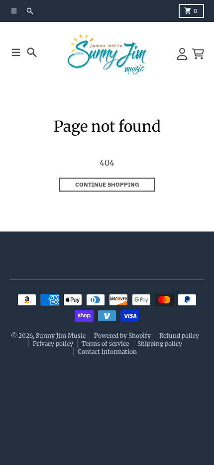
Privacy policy (53, 343)
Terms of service (105, 343)
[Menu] (16, 52)
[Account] (182, 54)
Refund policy (179, 335)
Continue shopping (107, 184)
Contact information (107, 351)
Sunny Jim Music (61, 335)
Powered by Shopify (122, 335)
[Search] (32, 52)
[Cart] (198, 54)
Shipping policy (159, 343)
